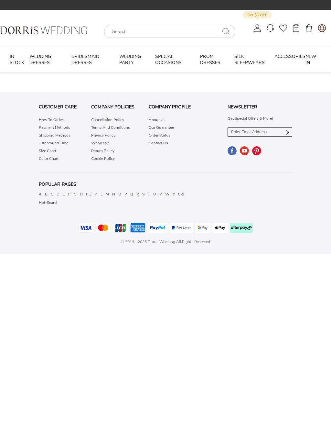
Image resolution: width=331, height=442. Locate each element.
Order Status (159, 135)
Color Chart (49, 158)
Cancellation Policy (107, 119)
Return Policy (102, 150)
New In (310, 59)
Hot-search (49, 202)
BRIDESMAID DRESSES (85, 59)
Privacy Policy (103, 135)
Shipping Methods (54, 135)
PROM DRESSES (210, 59)
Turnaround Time (53, 143)
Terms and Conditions (110, 127)
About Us (157, 119)
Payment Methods (54, 127)
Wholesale (100, 143)
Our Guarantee (161, 127)
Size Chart (47, 150)
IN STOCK (17, 59)
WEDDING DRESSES (40, 59)
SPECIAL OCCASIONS (168, 59)
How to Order (51, 119)
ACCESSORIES (289, 56)
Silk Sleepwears (249, 59)
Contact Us (158, 143)
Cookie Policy (103, 158)
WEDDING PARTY (130, 59)
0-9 (181, 194)
